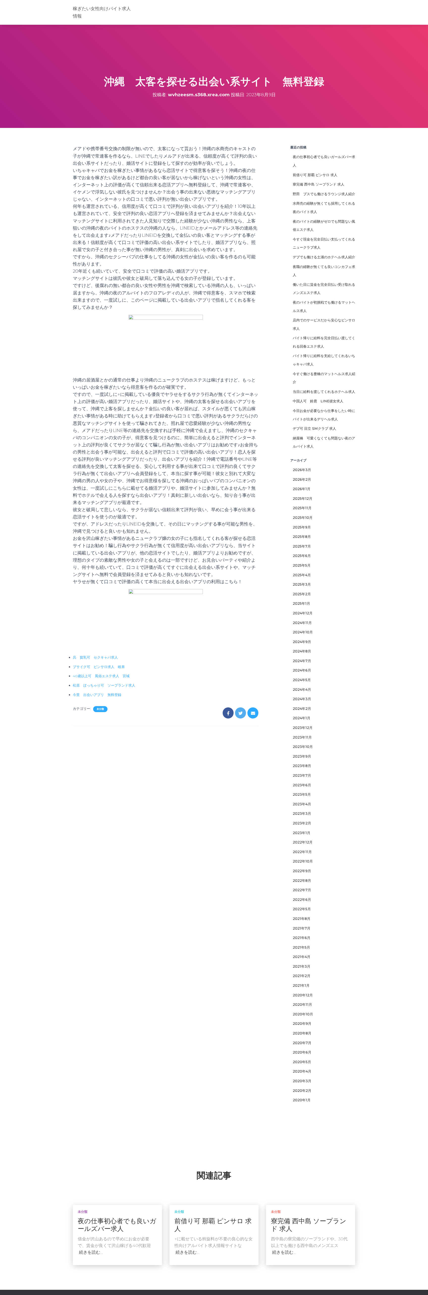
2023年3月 (302, 813)
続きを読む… (91, 1252)
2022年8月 (302, 880)
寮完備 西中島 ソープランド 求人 (318, 184)
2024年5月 (302, 680)
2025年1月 (301, 603)
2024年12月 (303, 613)
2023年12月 (303, 727)
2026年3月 (302, 470)
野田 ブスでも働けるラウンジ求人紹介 (324, 194)
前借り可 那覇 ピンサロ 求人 (315, 175)
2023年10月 (303, 746)
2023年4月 (302, 804)
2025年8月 (302, 536)
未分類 (100, 709)
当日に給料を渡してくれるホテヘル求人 (324, 391)
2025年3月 (302, 584)
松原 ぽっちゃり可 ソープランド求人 (104, 685)
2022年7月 (302, 890)
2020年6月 (302, 1052)
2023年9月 (302, 756)
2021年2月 (301, 976)
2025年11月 (302, 508)
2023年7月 (302, 775)
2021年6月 (301, 937)
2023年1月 (301, 833)
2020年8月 (302, 1033)
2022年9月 (302, 871)
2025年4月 (302, 575)
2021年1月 (301, 985)
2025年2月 (302, 594)
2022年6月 (302, 899)
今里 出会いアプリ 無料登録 (97, 695)
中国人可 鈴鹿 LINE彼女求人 (318, 401)
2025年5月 (302, 565)
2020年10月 (303, 1014)
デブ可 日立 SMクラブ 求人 (314, 428)
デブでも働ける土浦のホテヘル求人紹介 (324, 257)
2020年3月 (302, 1081)
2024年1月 (301, 718)
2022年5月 (302, 909)
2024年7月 (302, 661)
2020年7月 (302, 1043)
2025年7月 (302, 546)
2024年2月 (302, 708)
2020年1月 (302, 1100)
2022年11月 (302, 852)
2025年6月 (302, 555)
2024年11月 (302, 623)
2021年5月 (301, 947)
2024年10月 (303, 632)
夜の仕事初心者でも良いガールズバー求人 (117, 1225)
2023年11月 (302, 737)
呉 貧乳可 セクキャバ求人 (95, 657)
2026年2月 (302, 479)
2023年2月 (302, 823)
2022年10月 (303, 861)
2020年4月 (302, 1071)
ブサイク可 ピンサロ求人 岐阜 (99, 667)
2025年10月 (303, 517)
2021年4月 (301, 957)
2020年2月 (302, 1090)
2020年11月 (302, 1004)
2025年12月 (302, 498)
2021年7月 (301, 928)
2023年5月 (302, 794)
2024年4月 (302, 689)
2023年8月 (302, 766)
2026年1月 (301, 489)
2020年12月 (303, 995)
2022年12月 (303, 842)
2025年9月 (302, 527)
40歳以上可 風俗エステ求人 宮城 (101, 676)
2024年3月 (302, 699)
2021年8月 (301, 918)
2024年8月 (302, 651)
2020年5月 (302, 1062)
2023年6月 (302, 785)
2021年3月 (301, 966)
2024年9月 (302, 642)
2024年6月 (302, 670)
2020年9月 (302, 1023)
